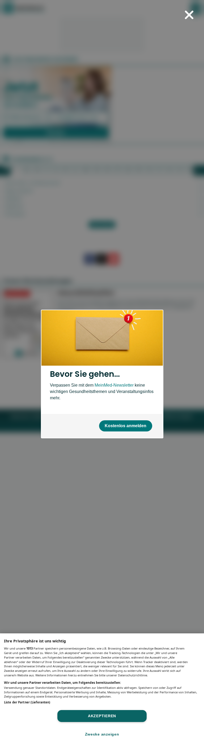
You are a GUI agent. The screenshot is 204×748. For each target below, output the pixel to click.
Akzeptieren (102, 716)
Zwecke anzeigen (102, 734)
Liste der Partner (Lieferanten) (27, 702)
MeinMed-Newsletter (114, 385)
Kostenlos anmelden (125, 425)
